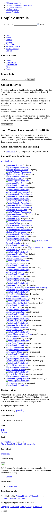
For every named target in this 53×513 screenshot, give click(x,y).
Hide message (7, 125)
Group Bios (10, 44)
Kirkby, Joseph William (15, 347)
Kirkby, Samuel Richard (15, 370)
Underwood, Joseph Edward (17, 267)
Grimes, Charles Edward (15, 361)
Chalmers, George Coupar (16, 232)
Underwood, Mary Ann (15, 236)
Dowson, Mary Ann (14, 258)
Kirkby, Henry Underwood (16, 365)
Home (8, 35)
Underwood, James (13, 241)
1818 (3, 430)
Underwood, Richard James (17, 201)
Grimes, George (12, 263)
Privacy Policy (26, 507)
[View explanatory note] (3, 463)
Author (8, 69)
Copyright (5, 507)
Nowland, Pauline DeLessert (17, 170)
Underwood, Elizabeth (15, 254)
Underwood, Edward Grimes (17, 192)
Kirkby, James (11, 383)
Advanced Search (13, 46)
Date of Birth (11, 62)
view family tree (7, 161)
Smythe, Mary (11, 247)
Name (8, 60)
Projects (9, 42)
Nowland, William (13, 223)
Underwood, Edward (14, 272)
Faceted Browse (12, 49)
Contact (9, 40)
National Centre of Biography (27, 496)
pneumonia (5, 454)
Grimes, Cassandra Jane (15, 312)
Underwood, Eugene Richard (17, 196)
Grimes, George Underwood (17, 356)
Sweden (4, 432)
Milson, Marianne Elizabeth (16, 298)
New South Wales (20, 444)
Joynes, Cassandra (13, 243)
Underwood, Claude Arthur (16, 210)
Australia (31, 444)
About (8, 37)
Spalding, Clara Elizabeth (16, 321)
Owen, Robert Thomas (15, 343)
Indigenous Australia (14, 7)
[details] (20, 410)
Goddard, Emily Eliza (14, 179)
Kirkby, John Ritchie (14, 352)
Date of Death (11, 65)
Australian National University (13, 498)
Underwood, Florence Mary (17, 187)
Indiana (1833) (11, 486)
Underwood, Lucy (13, 250)
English (9, 477)
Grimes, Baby (11, 338)
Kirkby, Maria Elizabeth (15, 294)
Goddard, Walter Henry (15, 227)
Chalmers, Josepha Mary (15, 174)
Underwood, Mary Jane (15, 183)
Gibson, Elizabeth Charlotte (16, 303)
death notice (10, 151)
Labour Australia (12, 12)
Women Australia (12, 10)
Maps (8, 67)
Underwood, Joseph (14, 285)
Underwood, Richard (14, 165)
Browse (9, 51)
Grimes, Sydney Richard (15, 374)
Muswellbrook (6, 444)
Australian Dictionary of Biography (20, 5)
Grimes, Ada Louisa (14, 330)
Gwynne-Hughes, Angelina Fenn (19, 334)
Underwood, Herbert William (17, 205)
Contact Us (37, 507)
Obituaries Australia (13, 3)
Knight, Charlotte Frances (16, 316)
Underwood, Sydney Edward (17, 378)
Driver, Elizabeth (12, 281)
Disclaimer (14, 507)
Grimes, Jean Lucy (13, 307)
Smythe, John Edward (14, 276)
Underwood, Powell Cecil (16, 325)
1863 (14, 442)
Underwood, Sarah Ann (15, 214)
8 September (6, 442)
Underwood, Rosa (13, 218)
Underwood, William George (17, 290)
